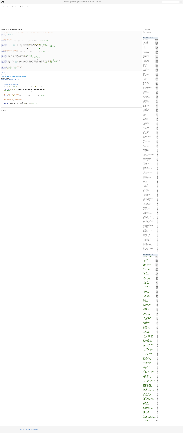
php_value (150, 64)
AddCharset (150, 75)
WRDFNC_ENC (150, 355)
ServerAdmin (150, 195)
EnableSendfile (150, 212)
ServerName (150, 144)
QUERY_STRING (4, 79)
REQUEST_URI (150, 257)
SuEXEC (150, 247)
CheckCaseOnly (150, 194)
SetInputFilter (150, 202)
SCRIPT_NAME (150, 357)
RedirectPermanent (150, 138)
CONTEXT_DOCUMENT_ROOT (150, 416)
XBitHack (150, 156)
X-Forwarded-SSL (150, 407)
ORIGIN (150, 273)
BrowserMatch (150, 82)
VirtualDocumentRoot (150, 87)
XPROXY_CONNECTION (150, 343)
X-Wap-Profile (150, 305)
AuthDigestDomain (150, 209)
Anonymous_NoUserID (150, 229)
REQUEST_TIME (150, 393)
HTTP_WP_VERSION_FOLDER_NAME (150, 419)
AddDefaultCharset (150, 62)
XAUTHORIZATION (150, 332)
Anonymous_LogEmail (150, 230)
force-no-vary (150, 274)
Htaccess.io (22, 429)
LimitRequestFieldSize (150, 238)
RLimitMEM (150, 233)
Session (150, 93)
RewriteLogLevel (150, 184)
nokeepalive (150, 308)
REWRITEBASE (150, 309)
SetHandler (150, 110)
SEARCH (150, 323)
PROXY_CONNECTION (150, 341)
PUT (150, 287)
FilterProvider (150, 101)
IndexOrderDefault (150, 151)
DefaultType (150, 167)
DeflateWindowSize (150, 251)
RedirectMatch (150, 83)
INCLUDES (150, 265)
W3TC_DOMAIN (150, 364)
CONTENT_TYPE (150, 318)
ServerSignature (150, 97)
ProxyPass (150, 180)
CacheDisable (150, 191)
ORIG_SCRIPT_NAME (150, 397)
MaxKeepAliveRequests (150, 220)
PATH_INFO (150, 324)
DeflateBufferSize (150, 234)
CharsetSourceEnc (150, 158)
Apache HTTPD (34, 429)
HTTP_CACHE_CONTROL (150, 349)
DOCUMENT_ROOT (150, 286)
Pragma (150, 290)
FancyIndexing (150, 122)
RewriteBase (6, 76)
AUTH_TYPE (150, 373)
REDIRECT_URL (150, 348)
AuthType (150, 95)
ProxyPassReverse (150, 203)
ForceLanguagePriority (150, 172)
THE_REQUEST (150, 285)
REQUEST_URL (150, 346)
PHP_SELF (150, 389)
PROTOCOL (150, 413)
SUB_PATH (150, 415)
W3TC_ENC (150, 301)
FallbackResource (150, 120)
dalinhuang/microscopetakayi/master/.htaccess (18, 6)
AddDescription (150, 142)
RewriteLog (150, 189)
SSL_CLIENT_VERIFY (150, 382)
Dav (150, 140)
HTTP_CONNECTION (150, 353)
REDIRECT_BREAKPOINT (150, 408)
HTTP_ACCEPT (150, 315)
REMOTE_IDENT (150, 395)
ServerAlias (150, 217)
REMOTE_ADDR (150, 296)
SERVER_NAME (150, 295)
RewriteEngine (18, 76)
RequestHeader (150, 77)
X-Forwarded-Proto (150, 304)
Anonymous (150, 118)
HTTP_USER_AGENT (150, 279)
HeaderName (150, 135)
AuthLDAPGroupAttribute (150, 248)
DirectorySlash (150, 123)
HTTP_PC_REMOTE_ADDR (150, 344)
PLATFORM (150, 402)
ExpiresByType (150, 61)
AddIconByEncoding (150, 171)
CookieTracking (150, 208)
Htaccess (28, 429)
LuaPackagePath (150, 205)
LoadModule (150, 153)
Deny (150, 47)
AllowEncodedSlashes (150, 213)
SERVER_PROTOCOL (150, 388)
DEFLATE (150, 260)
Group (150, 114)
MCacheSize (150, 226)
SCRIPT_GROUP (150, 391)
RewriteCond (12, 76)
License (9, 72)
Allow (150, 46)
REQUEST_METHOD (150, 281)
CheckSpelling (150, 150)
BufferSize (150, 243)
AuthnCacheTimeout (150, 244)
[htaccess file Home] (2, 1)
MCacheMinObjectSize (150, 221)
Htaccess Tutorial (146, 29)
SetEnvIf (150, 78)
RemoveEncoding (150, 190)
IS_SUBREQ (150, 334)
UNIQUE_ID (150, 410)
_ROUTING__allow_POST (150, 337)
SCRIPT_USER (150, 412)
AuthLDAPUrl (150, 187)
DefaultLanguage (150, 124)
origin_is (150, 370)
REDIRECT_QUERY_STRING (150, 371)
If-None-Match (150, 327)
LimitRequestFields (150, 236)
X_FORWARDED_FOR (150, 340)
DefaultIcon (150, 149)
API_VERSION (150, 375)
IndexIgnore (150, 88)
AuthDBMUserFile (150, 214)
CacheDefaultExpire (150, 242)
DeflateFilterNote (150, 175)
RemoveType (150, 132)
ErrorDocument (150, 52)
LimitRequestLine (150, 240)
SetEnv (150, 86)
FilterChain (150, 100)
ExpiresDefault (150, 56)
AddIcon (150, 137)
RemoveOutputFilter (150, 200)
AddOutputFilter (150, 109)
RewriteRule (23, 76)
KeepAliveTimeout (150, 249)
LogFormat (150, 186)
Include (150, 70)
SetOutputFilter (150, 74)
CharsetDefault (150, 155)
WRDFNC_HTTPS (150, 358)
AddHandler (150, 89)
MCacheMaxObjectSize (150, 223)
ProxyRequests (150, 222)
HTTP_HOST (150, 259)
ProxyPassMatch (150, 199)
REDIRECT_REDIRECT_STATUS (150, 417)
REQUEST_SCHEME (150, 362)
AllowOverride (150, 105)
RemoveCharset (150, 169)
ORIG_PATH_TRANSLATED (150, 399)
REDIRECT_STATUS (150, 278)
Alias (150, 111)
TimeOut (150, 133)
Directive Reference (147, 32)
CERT (150, 352)
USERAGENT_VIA (150, 339)
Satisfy (150, 79)
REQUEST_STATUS (150, 394)
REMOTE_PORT (150, 404)
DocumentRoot (150, 146)
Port (150, 84)
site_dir (150, 401)
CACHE (150, 299)
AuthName (150, 91)
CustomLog (150, 185)
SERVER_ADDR (150, 283)
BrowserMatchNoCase (150, 168)
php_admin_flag (150, 193)
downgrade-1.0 (150, 310)
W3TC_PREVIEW (150, 314)
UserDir (150, 162)
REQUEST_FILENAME (14, 79)
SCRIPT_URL (150, 345)
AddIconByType (150, 159)
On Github (4, 72)
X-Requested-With (150, 297)
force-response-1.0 (150, 317)
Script (150, 53)
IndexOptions (150, 119)
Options (4, 6)
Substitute (150, 164)
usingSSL (150, 368)
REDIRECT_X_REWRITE (150, 361)
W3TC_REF (150, 330)
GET (150, 276)
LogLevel (150, 207)
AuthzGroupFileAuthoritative (150, 218)
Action (150, 113)
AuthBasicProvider (150, 136)
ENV (150, 263)
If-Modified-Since (150, 322)
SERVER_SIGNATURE (150, 386)
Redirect (150, 51)
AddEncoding (150, 71)
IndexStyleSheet (150, 147)
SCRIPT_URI (150, 376)
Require (150, 65)
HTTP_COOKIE (150, 292)
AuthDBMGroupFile (150, 216)
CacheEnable (150, 239)
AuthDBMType (150, 231)
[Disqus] (71, 130)
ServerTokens (150, 80)
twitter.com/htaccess (147, 34)
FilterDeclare (150, 104)
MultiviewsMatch (150, 204)
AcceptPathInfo (150, 127)
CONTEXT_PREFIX (150, 306)
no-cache (150, 291)
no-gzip (150, 270)
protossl (150, 282)
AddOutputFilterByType (150, 59)
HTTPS (150, 261)
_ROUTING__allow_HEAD (150, 335)
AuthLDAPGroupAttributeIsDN (150, 245)
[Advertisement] (91, 17)
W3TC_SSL (150, 319)
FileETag (150, 66)
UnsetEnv (150, 176)
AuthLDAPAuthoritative (150, 227)
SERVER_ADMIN (150, 321)
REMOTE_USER (150, 312)
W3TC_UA (150, 326)
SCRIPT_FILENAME (150, 264)
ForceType (150, 108)
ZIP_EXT (150, 406)
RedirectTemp (150, 92)
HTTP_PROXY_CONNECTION (150, 380)
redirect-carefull (150, 366)
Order (150, 50)
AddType (150, 57)
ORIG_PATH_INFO (150, 411)
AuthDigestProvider (150, 177)
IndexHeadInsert (150, 165)
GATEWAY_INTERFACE (150, 372)
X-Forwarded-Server (150, 379)
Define (150, 115)
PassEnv (150, 181)
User (150, 73)
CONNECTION (150, 331)
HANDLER (150, 313)
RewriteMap (150, 173)
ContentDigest (150, 163)
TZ (150, 303)
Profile (150, 300)
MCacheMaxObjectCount (150, 225)
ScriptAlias (150, 182)
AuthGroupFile (150, 106)
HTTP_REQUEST (150, 354)
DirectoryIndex (150, 60)
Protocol (150, 128)
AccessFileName (150, 211)
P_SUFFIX (150, 367)
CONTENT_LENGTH (150, 363)
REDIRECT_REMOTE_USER (150, 390)
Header (150, 48)
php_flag (150, 68)
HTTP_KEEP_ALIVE (150, 350)
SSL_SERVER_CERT (150, 381)
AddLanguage (150, 145)
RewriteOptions (150, 98)
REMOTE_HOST (150, 328)
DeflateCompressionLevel (150, 154)
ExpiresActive (150, 55)
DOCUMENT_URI (150, 420)
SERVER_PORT (150, 272)
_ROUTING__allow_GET (150, 336)
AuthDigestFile (150, 196)
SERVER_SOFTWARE (150, 385)
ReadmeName (150, 131)
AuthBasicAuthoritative (150, 178)
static (150, 267)
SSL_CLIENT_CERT (150, 384)
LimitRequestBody (150, 129)
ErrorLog (150, 235)
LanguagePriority (150, 160)
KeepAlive (150, 126)
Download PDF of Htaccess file (11, 84)
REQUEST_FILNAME (150, 359)
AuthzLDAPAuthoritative (150, 198)
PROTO (150, 294)
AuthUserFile (150, 96)
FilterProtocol (150, 102)
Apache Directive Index (147, 30)
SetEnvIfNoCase (150, 69)
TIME (150, 268)
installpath (150, 403)
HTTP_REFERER (150, 288)
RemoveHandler (150, 117)
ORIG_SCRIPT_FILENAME (150, 398)
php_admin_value (150, 141)
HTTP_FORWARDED (150, 377)
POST (150, 277)
